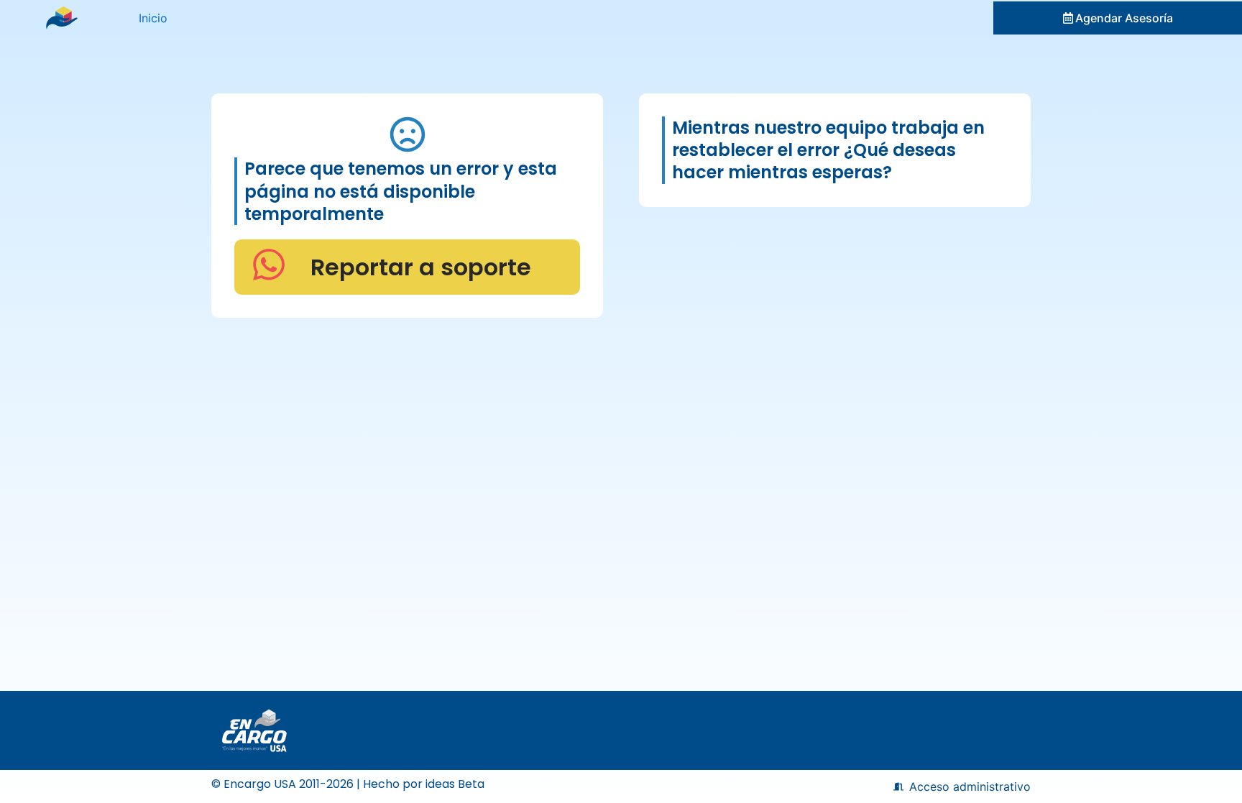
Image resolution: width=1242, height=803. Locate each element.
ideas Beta (455, 784)
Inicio (153, 18)
